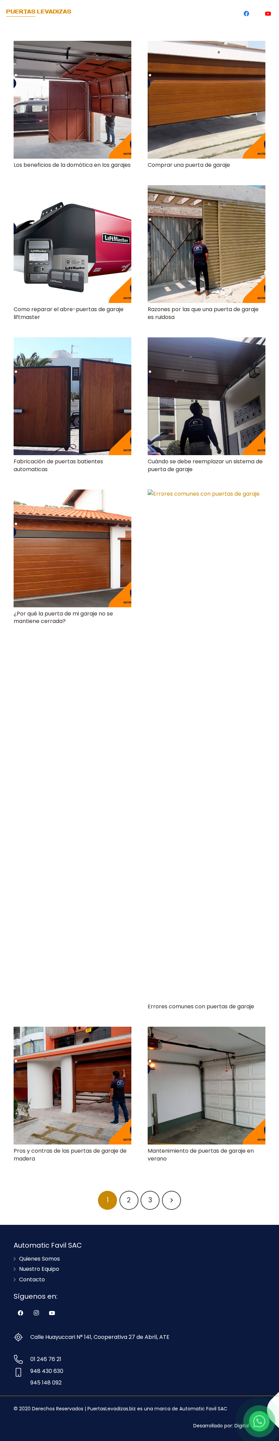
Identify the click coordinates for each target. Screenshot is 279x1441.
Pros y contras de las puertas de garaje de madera (70, 1154)
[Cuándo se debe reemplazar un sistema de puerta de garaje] (206, 396)
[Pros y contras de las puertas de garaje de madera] (72, 1085)
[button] (259, 1421)
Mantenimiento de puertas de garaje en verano (201, 1154)
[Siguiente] (171, 1200)
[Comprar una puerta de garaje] (206, 100)
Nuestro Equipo (39, 1269)
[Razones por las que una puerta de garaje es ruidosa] (206, 244)
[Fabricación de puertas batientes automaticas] (72, 396)
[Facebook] (246, 13)
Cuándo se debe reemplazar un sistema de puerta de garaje (205, 465)
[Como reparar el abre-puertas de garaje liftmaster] (72, 244)
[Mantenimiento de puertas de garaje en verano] (206, 1085)
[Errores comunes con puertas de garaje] (206, 745)
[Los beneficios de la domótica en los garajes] (72, 100)
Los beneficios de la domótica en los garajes (72, 165)
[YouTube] (268, 13)
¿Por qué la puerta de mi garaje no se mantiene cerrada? (63, 617)
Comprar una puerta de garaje (189, 165)
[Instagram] (257, 13)
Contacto (32, 1279)
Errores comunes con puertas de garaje (201, 1006)
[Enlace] (38, 13)
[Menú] (225, 13)
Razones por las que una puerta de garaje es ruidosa (203, 313)
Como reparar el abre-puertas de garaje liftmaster (69, 313)
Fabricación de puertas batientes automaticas (58, 465)
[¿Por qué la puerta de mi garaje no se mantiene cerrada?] (72, 548)
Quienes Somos (39, 1259)
